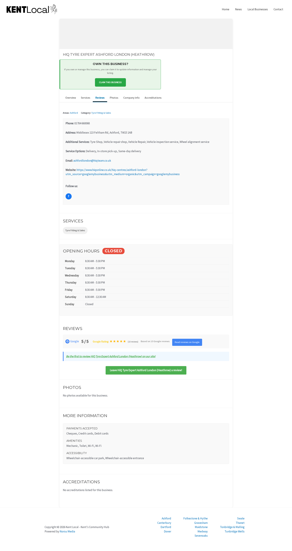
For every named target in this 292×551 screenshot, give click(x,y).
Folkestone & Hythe (195, 518)
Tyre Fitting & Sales (101, 112)
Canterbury (164, 523)
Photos (114, 97)
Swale (241, 518)
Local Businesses (258, 9)
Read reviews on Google (187, 342)
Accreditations (153, 97)
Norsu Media (67, 531)
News (238, 9)
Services (85, 97)
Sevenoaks (201, 535)
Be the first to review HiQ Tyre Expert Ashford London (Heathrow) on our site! (110, 356)
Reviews (100, 97)
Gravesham (201, 523)
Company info (131, 97)
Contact (278, 9)
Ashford (74, 112)
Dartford (166, 527)
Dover (167, 531)
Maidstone (201, 527)
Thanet (240, 523)
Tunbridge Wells (235, 531)
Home (225, 9)
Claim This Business (110, 82)
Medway (203, 531)
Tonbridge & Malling (232, 527)
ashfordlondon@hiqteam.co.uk (92, 160)
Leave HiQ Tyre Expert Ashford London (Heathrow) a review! (146, 370)
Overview (70, 97)
